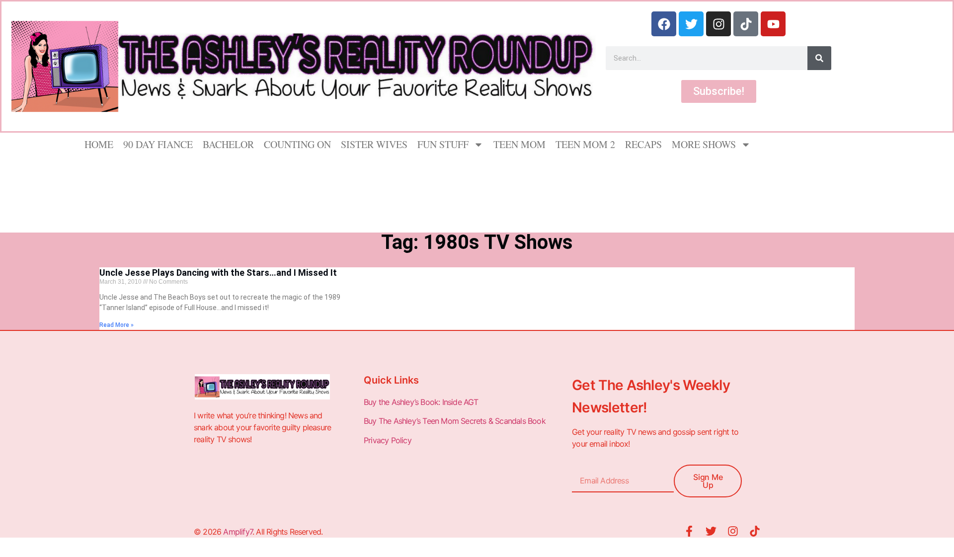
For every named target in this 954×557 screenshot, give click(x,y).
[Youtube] (773, 23)
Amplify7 (237, 532)
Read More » (116, 324)
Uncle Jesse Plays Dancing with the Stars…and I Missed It (218, 272)
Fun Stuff (443, 144)
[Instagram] (718, 23)
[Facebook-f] (689, 531)
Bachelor (228, 144)
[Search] (819, 58)
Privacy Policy (388, 440)
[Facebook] (663, 23)
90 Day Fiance (158, 144)
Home (98, 144)
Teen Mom (519, 144)
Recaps (643, 144)
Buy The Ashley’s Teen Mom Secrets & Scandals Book (455, 421)
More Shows (704, 144)
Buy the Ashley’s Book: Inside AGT (421, 402)
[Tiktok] (745, 23)
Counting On (297, 144)
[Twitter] (691, 23)
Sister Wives (374, 144)
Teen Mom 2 (585, 144)
